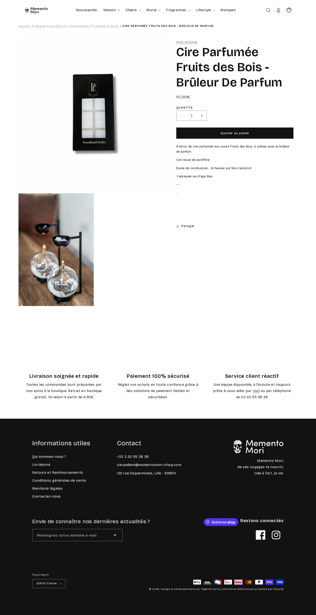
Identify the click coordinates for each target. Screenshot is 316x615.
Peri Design (186, 42)
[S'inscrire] (114, 535)
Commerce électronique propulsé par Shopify (253, 589)
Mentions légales (47, 488)
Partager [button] (188, 226)
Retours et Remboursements (57, 472)
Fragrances (176, 10)
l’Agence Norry (211, 589)
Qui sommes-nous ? (49, 457)
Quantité (184, 107)
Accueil (24, 26)
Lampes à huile (106, 26)
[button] (111, 10)
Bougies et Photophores (70, 26)
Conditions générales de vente (59, 480)
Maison (109, 10)
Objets (131, 10)
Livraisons (41, 465)
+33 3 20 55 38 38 (133, 457)
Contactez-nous (46, 496)
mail (256, 391)
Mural (151, 10)
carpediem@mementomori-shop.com (149, 465)
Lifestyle (203, 10)
